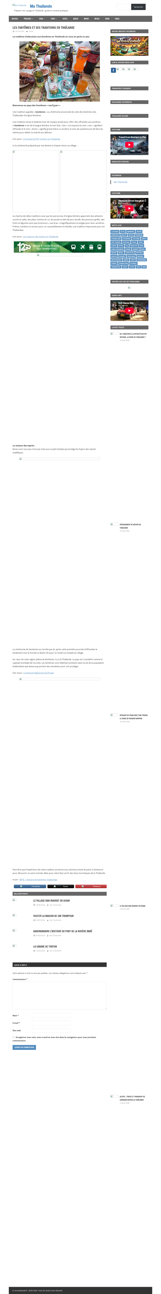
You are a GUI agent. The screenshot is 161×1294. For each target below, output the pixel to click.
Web (144, 267)
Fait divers (115, 242)
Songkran (141, 260)
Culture (136, 239)
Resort (140, 256)
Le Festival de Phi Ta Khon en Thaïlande (41, 139)
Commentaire (20, 979)
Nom (16, 1015)
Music (97, 18)
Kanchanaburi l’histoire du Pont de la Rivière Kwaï (62, 931)
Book (107, 18)
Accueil (15, 18)
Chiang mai (116, 239)
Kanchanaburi (117, 249)
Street (114, 263)
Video (117, 18)
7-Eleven (114, 231)
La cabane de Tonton (45, 946)
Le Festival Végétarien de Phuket (38, 673)
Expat (144, 239)
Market (136, 249)
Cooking (126, 239)
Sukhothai (123, 263)
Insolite (133, 246)
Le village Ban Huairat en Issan (51, 900)
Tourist (133, 263)
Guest (113, 246)
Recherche (138, 7)
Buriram (138, 235)
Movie (86, 18)
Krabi (128, 249)
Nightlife (130, 253)
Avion (139, 231)
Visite (31, 31)
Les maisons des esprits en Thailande (40, 236)
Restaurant (116, 260)
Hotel (65, 18)
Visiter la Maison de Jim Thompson (53, 916)
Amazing (130, 231)
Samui (126, 260)
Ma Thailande (41, 6)
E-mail (16, 1023)
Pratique (27, 18)
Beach (75, 18)
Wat (138, 267)
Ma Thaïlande (120, 182)
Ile (127, 246)
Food (53, 18)
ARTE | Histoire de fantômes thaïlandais (38, 879)
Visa (41, 18)
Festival (126, 242)
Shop (133, 260)
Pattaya (139, 253)
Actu (123, 231)
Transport (115, 267)
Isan (141, 246)
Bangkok (115, 235)
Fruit (141, 242)
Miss (143, 249)
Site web (17, 1030)
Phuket (122, 256)
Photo (114, 256)
